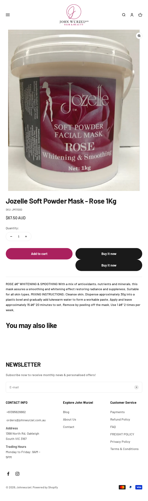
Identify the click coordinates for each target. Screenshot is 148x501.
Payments (117, 412)
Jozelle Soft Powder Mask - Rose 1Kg (90, 483)
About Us (69, 419)
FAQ (113, 427)
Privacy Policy (120, 442)
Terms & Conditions (124, 449)
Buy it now (108, 254)
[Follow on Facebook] (8, 473)
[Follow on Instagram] (17, 473)
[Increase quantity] (26, 236)
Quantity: (12, 228)
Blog (66, 412)
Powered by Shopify (45, 487)
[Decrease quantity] (11, 236)
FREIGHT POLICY (122, 434)
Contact (68, 427)
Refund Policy (120, 419)
